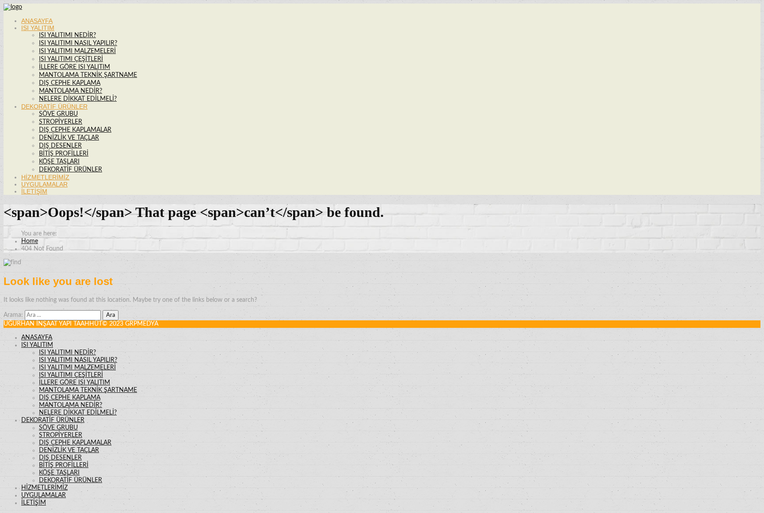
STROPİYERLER (60, 122)
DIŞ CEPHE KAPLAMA (69, 83)
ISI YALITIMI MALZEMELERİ (77, 51)
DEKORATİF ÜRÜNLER (54, 106)
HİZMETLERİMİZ (45, 177)
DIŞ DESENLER (60, 146)
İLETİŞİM (34, 191)
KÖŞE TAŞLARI (59, 162)
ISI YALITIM (37, 27)
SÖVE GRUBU (58, 114)
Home (29, 241)
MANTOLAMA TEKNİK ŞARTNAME (88, 75)
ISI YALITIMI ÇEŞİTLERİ (71, 59)
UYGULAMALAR (44, 184)
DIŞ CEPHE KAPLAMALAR (75, 130)
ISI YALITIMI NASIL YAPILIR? (78, 43)
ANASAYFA (37, 20)
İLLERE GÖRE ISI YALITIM (74, 67)
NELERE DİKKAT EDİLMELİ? (78, 99)
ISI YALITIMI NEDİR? (67, 35)
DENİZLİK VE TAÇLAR (69, 138)
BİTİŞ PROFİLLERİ (63, 154)
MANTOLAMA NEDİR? (70, 91)
